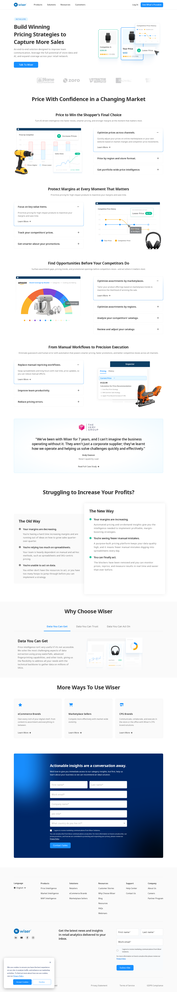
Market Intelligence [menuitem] (50, 893)
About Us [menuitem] (152, 888)
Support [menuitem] (130, 883)
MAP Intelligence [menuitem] (48, 898)
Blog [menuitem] (100, 898)
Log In (135, 4)
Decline (42, 982)
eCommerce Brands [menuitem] (78, 893)
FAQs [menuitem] (100, 908)
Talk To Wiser (26, 64)
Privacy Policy (18, 976)
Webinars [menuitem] (102, 913)
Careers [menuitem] (151, 893)
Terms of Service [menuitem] (127, 985)
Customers (80, 4)
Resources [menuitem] (103, 883)
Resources (65, 4)
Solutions (51, 4)
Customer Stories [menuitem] (106, 888)
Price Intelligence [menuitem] (49, 888)
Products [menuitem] (45, 883)
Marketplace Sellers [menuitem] (78, 898)
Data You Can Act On (118, 626)
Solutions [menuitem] (73, 883)
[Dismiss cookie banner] (50, 962)
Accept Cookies (22, 982)
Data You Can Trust (87, 626)
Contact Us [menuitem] (131, 893)
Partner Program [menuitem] (155, 898)
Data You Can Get (57, 626)
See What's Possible (151, 4)
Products (38, 4)
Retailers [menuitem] (73, 888)
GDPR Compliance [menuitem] (155, 985)
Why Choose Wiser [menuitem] (106, 893)
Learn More (102, 147)
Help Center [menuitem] (131, 888)
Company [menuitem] (152, 883)
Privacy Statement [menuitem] (99, 985)
